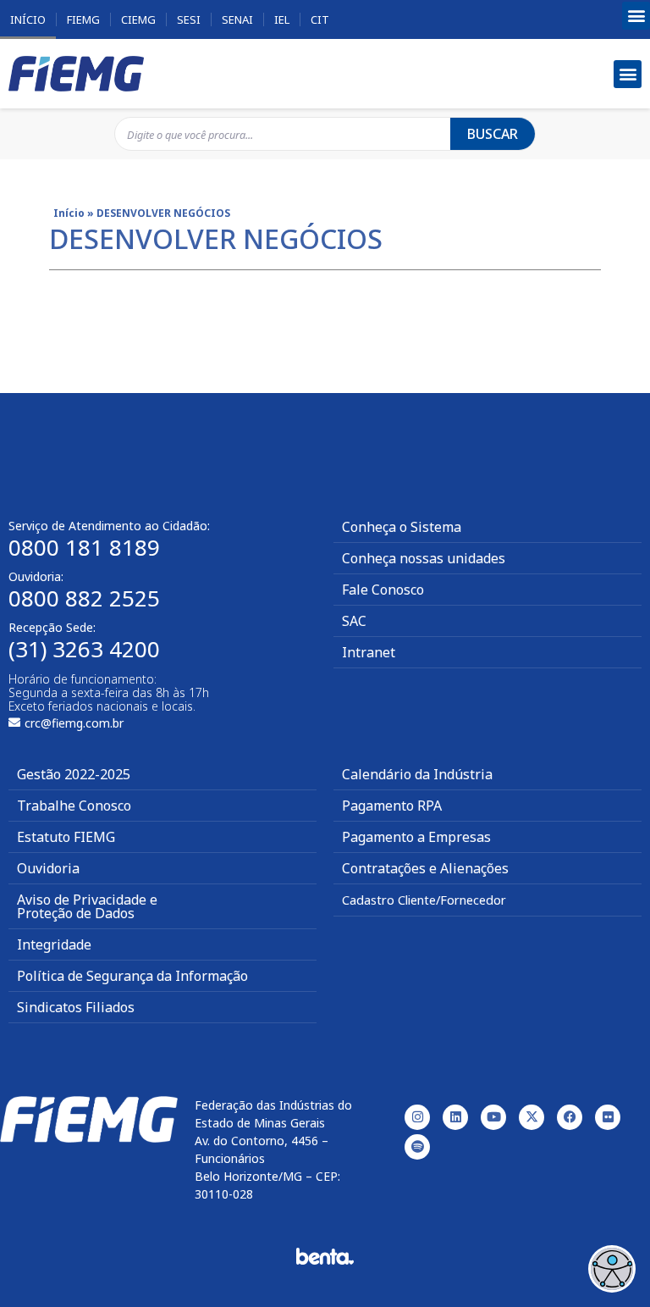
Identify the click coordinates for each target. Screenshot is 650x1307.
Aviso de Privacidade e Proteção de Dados (87, 906)
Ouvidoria (48, 868)
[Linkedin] (455, 1117)
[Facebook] (569, 1117)
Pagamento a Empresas (416, 837)
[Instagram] (417, 1117)
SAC (354, 621)
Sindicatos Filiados (76, 1007)
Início (28, 19)
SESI (189, 19)
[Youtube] (493, 1117)
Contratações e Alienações (425, 868)
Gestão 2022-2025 (73, 774)
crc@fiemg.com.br (74, 723)
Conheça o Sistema (401, 527)
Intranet (368, 652)
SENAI (237, 19)
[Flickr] (607, 1117)
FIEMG (83, 19)
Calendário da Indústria (417, 774)
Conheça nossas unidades (423, 558)
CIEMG (138, 19)
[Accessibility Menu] (612, 1269)
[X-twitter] (531, 1117)
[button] (636, 16)
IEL (281, 19)
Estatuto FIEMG (66, 837)
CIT (320, 19)
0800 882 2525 (84, 598)
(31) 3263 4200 (84, 649)
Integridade (54, 944)
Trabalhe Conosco (74, 805)
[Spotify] (417, 1147)
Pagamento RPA (392, 805)
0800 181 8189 (84, 547)
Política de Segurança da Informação (132, 975)
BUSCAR (492, 134)
